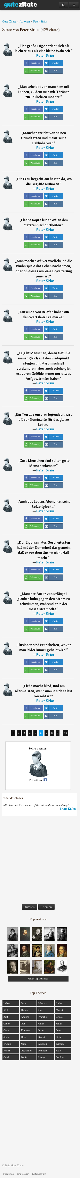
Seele (6, 1037)
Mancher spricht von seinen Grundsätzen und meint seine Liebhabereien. (43, 137)
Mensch (42, 1003)
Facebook (8, 1174)
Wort (58, 1050)
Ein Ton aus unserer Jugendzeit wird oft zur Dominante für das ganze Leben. (44, 419)
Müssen (42, 1044)
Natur (41, 1030)
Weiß (24, 1057)
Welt (6, 1010)
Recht (41, 1037)
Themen (46, 907)
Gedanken (26, 1050)
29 (65, 733)
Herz (23, 1037)
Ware (23, 1044)
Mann (59, 1023)
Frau (58, 1030)
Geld (6, 1057)
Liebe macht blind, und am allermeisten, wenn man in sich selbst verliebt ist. (43, 690)
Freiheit (42, 1050)
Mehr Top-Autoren (38, 978)
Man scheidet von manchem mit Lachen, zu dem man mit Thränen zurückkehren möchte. (43, 91)
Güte (6, 1030)
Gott (40, 1010)
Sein (23, 1003)
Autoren (29, 907)
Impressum (23, 1174)
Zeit (5, 1017)
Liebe (59, 1003)
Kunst (6, 1050)
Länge (41, 1057)
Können (25, 1030)
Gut (23, 1023)
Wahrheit (43, 1017)
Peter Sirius (45, 55)
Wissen (60, 1044)
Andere (25, 1017)
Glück (6, 1023)
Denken (60, 1057)
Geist (59, 1037)
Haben (24, 1010)
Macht (59, 1010)
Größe (59, 1017)
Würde (7, 1044)
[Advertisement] (40, 861)
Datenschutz (39, 1174)
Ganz (41, 1023)
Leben (6, 1003)
